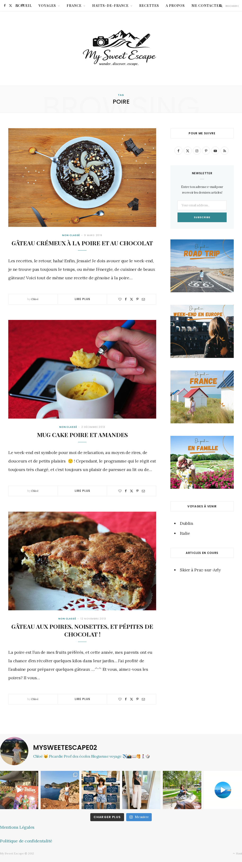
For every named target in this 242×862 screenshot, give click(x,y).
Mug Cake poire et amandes (82, 434)
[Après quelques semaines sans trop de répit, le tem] (141, 790)
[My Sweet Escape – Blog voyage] (121, 48)
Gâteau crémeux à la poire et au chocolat (82, 243)
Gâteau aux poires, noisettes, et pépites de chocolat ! (82, 630)
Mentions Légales (17, 827)
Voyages (47, 5)
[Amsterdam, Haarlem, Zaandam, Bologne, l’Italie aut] (60, 790)
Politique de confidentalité (26, 841)
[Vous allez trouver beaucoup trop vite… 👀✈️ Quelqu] (223, 790)
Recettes (149, 5)
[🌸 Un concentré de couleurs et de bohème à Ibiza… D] (19, 790)
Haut (238, 853)
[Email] (143, 299)
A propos (175, 5)
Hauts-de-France (110, 5)
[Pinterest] (137, 299)
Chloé (35, 299)
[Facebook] (126, 299)
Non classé (71, 235)
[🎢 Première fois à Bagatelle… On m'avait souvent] (182, 790)
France (74, 5)
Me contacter (206, 5)
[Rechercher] (221, 5)
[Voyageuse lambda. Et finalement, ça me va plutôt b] (101, 790)
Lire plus (83, 299)
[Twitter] (131, 299)
